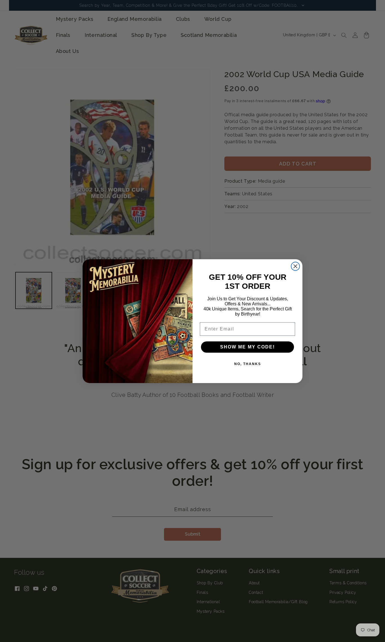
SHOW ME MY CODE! (247, 347)
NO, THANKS (247, 364)
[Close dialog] (295, 266)
